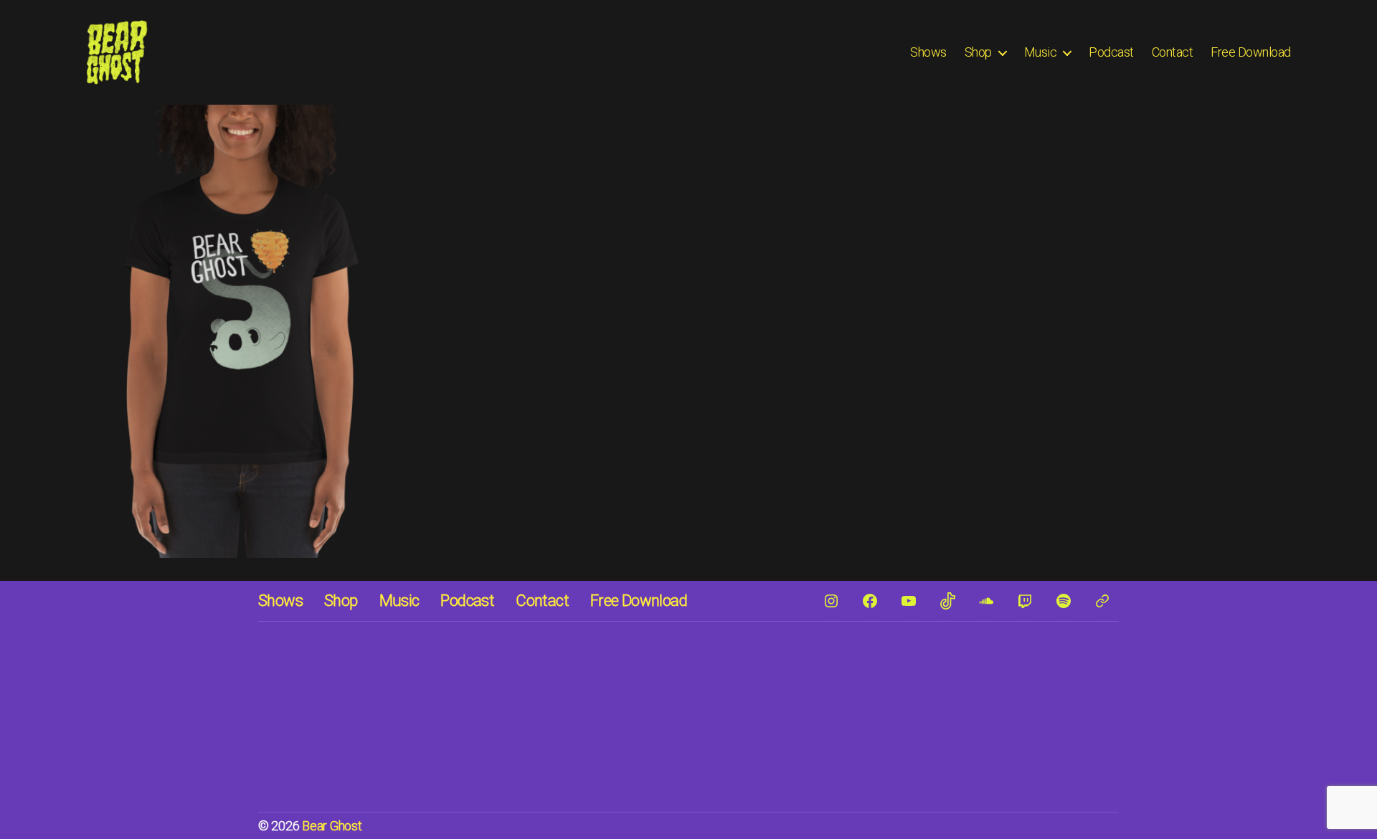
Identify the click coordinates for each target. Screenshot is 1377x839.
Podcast (1111, 52)
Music (1040, 52)
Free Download (1251, 52)
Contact (1172, 52)
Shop (978, 52)
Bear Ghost (331, 825)
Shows (928, 52)
